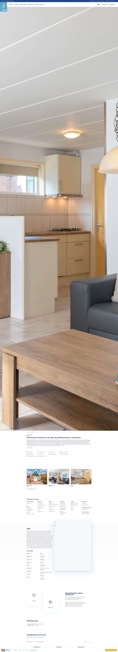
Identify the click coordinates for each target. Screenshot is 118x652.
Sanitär (51, 608)
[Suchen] (45, 4)
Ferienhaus (32, 432)
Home (28, 432)
